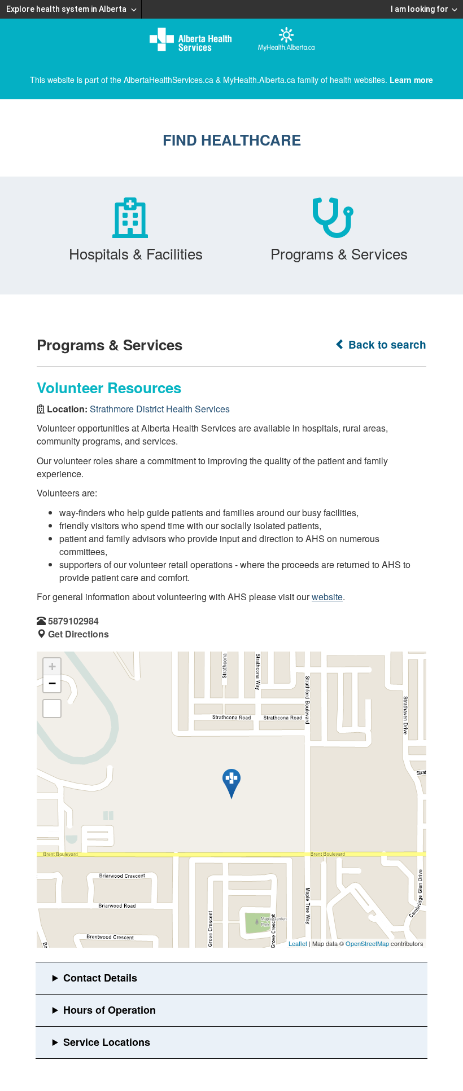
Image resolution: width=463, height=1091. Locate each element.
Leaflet (298, 943)
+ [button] (52, 666)
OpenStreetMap (367, 943)
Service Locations (106, 1042)
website (327, 596)
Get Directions (78, 633)
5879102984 (73, 620)
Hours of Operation (109, 1009)
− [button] (52, 683)
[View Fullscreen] (51, 708)
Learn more (411, 79)
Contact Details (100, 977)
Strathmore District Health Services (160, 408)
